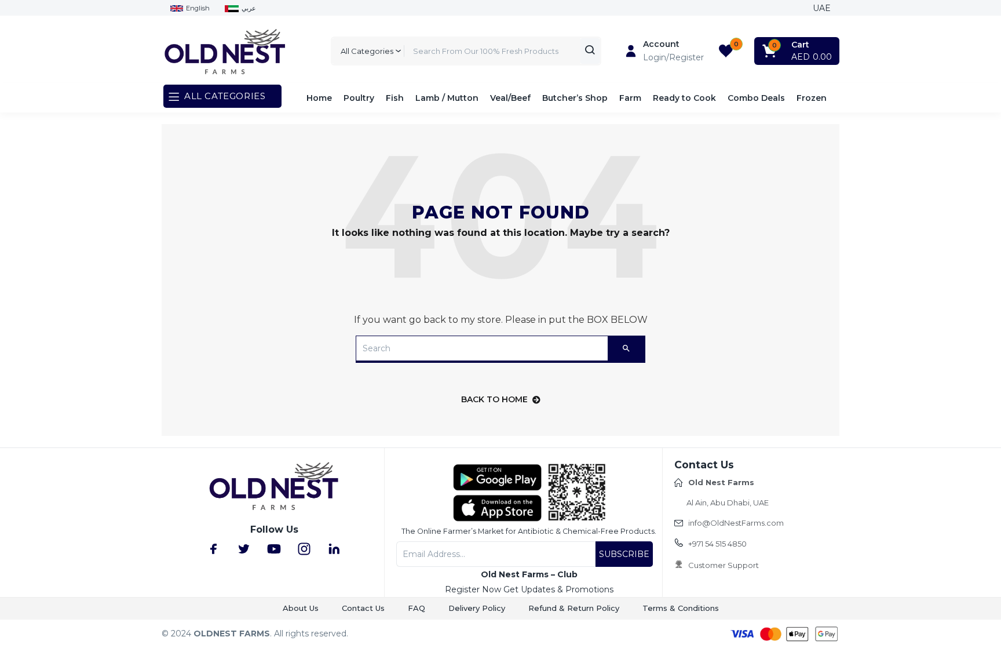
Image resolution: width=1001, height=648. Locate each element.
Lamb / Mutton (446, 98)
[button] (797, 51)
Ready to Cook (684, 98)
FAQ (416, 608)
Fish (395, 98)
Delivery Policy (476, 608)
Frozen (812, 98)
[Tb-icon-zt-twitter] (244, 549)
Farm (630, 98)
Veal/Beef (510, 98)
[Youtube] (274, 549)
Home (319, 98)
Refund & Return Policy (573, 608)
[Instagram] (304, 549)
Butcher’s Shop (575, 98)
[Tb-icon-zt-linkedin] (334, 549)
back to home (494, 399)
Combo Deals (756, 98)
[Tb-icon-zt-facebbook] (214, 549)
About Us (301, 608)
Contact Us (363, 608)
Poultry (359, 98)
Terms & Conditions (680, 608)
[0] (726, 51)
